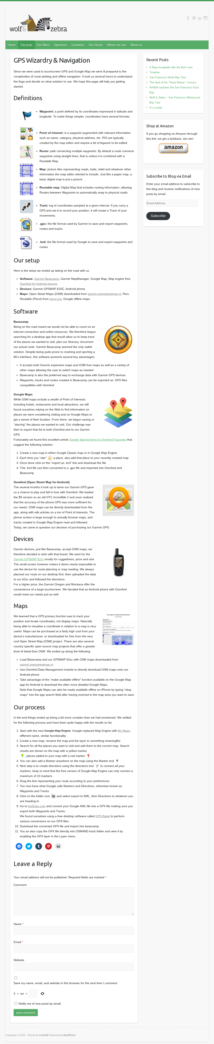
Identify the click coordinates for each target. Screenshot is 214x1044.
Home (12, 44)
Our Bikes (43, 44)
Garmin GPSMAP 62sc (29, 559)
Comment (20, 885)
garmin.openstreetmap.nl (104, 294)
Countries (77, 44)
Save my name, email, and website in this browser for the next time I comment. (66, 983)
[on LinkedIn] (200, 18)
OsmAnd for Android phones (38, 283)
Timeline (154, 72)
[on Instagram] (205, 18)
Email (18, 942)
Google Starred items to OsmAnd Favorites (97, 439)
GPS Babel (103, 816)
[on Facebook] (188, 18)
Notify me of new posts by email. (40, 1003)
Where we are (116, 44)
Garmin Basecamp (46, 278)
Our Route (96, 44)
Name (18, 924)
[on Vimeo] (194, 18)
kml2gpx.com (37, 806)
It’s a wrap (155, 107)
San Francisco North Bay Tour (167, 77)
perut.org (56, 299)
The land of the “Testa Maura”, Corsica (172, 82)
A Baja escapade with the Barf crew (170, 67)
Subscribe (158, 216)
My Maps (124, 730)
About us (136, 44)
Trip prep (26, 44)
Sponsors (60, 44)
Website (19, 960)
